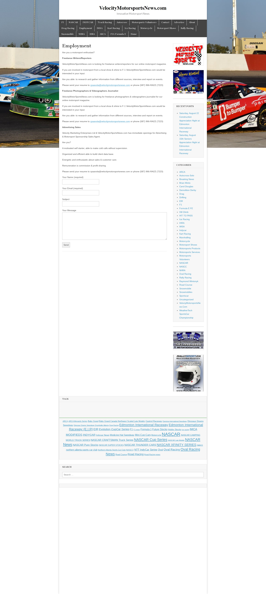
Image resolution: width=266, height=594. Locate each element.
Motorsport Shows (166, 28)
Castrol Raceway (154, 421)
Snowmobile (67, 34)
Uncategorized (186, 299)
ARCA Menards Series (78, 421)
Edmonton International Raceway (143, 425)
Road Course (185, 285)
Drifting (182, 197)
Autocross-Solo (186, 175)
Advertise (179, 22)
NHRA (82, 34)
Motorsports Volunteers (144, 22)
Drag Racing (68, 28)
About (192, 22)
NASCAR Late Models (176, 440)
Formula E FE (186, 208)
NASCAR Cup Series (150, 440)
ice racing (185, 430)
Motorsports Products (189, 248)
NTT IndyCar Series (145, 449)
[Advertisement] (133, 411)
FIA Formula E (118, 34)
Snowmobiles (185, 292)
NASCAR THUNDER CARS (140, 444)
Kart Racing (113, 28)
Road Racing (136, 454)
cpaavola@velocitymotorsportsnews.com (110, 85)
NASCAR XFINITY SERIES (176, 445)
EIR (181, 201)
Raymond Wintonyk (188, 281)
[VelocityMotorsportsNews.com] (133, 6)
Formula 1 (146, 429)
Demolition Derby (187, 190)
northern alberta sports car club (81, 450)
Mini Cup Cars (143, 434)
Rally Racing (187, 28)
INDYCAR (88, 22)
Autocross (122, 22)
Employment (85, 28)
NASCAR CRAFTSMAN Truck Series (112, 439)
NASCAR (73, 22)
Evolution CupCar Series (114, 429)
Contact (165, 22)
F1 (62, 22)
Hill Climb (183, 212)
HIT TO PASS (186, 215)
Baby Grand (93, 421)
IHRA (92, 34)
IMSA (100, 28)
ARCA (103, 34)
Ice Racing (130, 28)
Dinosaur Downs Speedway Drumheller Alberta (91, 425)
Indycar (183, 230)
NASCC (183, 266)
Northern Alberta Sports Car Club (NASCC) (116, 450)
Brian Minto (184, 183)
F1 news (136, 430)
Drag (181, 194)
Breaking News (186, 179)
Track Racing (105, 22)
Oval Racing (185, 274)
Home (134, 34)
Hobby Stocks (174, 429)
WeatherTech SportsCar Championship (186, 314)
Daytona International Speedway (175, 421)
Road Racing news (152, 455)
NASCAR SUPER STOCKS (111, 445)
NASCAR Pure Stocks (85, 444)
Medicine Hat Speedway (122, 435)
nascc (200, 445)
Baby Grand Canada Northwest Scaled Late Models (122, 421)
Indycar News (102, 435)
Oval (160, 449)
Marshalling (185, 237)
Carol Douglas (186, 186)
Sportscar (184, 296)
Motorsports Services (189, 252)
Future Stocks (159, 429)
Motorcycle (146, 28)
